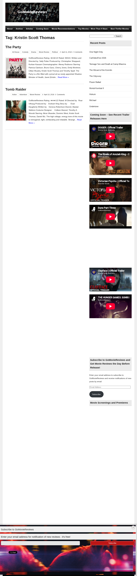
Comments (78, 52)
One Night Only (96, 52)
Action (14, 95)
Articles (29, 29)
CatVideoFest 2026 (97, 58)
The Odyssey (95, 76)
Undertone (93, 106)
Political (55, 52)
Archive (19, 29)
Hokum (92, 94)
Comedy (25, 52)
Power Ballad (95, 82)
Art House (15, 52)
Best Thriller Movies (120, 29)
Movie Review (44, 52)
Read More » (63, 77)
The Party (13, 47)
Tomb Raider (15, 89)
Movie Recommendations (63, 29)
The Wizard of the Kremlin (100, 70)
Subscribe (96, 394)
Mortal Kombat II (96, 88)
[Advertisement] (110, 248)
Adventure (23, 95)
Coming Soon (42, 29)
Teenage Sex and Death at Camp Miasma (107, 64)
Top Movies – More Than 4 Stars (92, 29)
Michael (92, 100)
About (10, 29)
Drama (33, 52)
